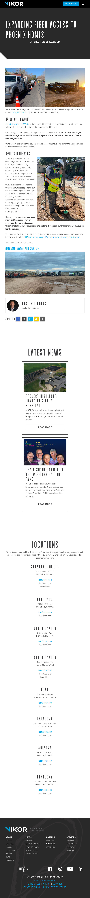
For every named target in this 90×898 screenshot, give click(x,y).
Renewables (71, 844)
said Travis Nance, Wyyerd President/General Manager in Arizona (51, 237)
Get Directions (45, 584)
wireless (70, 841)
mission (9, 847)
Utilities (70, 847)
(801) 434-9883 (45, 703)
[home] (14, 4)
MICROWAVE (71, 850)
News (29, 837)
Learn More (45, 587)
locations (10, 844)
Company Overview (33, 844)
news (8, 857)
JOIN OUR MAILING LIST (45, 881)
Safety (8, 841)
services (71, 837)
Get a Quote (70, 4)
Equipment (10, 860)
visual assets (31, 850)
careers (50, 837)
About (9, 837)
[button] (82, 4)
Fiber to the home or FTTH (16, 124)
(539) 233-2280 (45, 732)
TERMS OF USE (33, 884)
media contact (32, 854)
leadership (10, 850)
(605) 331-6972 (45, 580)
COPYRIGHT (58, 884)
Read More (45, 427)
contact (50, 844)
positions (50, 841)
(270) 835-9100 (45, 790)
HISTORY (9, 854)
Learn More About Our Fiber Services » (22, 248)
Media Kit (30, 841)
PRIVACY (46, 884)
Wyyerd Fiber (18, 113)
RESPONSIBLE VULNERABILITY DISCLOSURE (45, 887)
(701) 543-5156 (45, 642)
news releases (32, 847)
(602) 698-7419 (45, 761)
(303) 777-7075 (45, 613)
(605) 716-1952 (45, 671)
